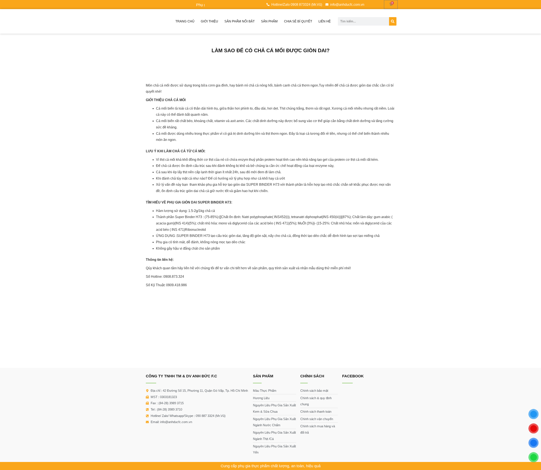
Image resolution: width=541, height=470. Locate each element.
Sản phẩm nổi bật (239, 21)
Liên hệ (324, 21)
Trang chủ (184, 21)
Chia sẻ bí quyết (298, 21)
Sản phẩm (269, 21)
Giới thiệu (209, 21)
